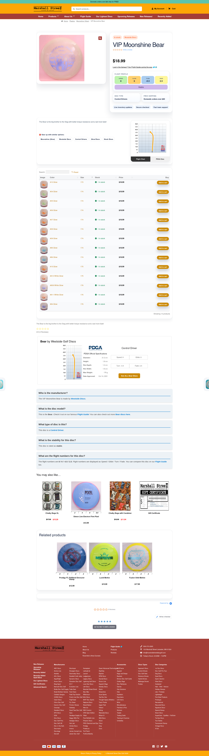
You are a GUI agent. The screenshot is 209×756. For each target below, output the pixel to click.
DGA (55, 715)
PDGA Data (160, 159)
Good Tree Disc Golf (75, 710)
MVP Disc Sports (88, 700)
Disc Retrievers (122, 684)
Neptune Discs (87, 702)
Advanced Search (40, 687)
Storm (101, 689)
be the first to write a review (104, 627)
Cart (173, 8)
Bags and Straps (122, 674)
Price (121, 177)
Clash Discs (58, 700)
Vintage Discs (159, 726)
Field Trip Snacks (74, 694)
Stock (97, 177)
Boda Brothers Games (61, 692)
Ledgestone (86, 676)
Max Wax (86, 692)
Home (40, 16)
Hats (118, 692)
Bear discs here (122, 414)
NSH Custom (87, 710)
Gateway (72, 708)
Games (119, 687)
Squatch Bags (103, 684)
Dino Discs (57, 718)
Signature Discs (160, 708)
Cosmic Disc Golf (59, 705)
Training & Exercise (123, 718)
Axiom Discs (58, 681)
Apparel (119, 671)
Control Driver (57, 430)
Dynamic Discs (74, 679)
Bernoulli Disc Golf (60, 687)
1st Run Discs (159, 668)
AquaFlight (57, 679)
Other (85, 715)
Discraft (56, 734)
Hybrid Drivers (142, 679)
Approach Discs (143, 668)
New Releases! (146, 16)
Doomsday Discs (74, 674)
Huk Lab (72, 723)
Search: (42, 172)
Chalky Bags (121, 681)
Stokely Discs (103, 687)
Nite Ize (85, 708)
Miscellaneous (121, 705)
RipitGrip (101, 671)
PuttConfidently (88, 734)
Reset (76, 172)
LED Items (120, 700)
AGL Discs (57, 676)
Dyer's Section (159, 679)
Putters (140, 684)
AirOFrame (120, 668)
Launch (85, 674)
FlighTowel (72, 700)
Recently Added (164, 16)
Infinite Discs (73, 726)
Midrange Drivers (143, 681)
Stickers (119, 710)
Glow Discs (95, 139)
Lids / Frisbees (159, 692)
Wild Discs (102, 718)
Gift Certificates (39, 684)
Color (52, 177)
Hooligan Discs (74, 721)
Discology (57, 731)
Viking (101, 710)
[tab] (163, 617)
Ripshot (101, 674)
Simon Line (102, 681)
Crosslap (57, 708)
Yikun (100, 723)
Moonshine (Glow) (82, 21)
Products (52, 16)
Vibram (101, 708)
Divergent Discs (74, 671)
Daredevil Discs (59, 710)
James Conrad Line (75, 731)
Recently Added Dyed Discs (39, 676)
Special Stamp (159, 710)
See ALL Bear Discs (129, 376)
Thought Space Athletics (106, 700)
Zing (100, 726)
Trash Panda (103, 702)
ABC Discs (57, 668)
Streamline (102, 692)
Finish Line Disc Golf (76, 697)
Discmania (57, 728)
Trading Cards (121, 715)
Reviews (113, 653)
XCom (101, 721)
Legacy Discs (87, 679)
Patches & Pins (122, 708)
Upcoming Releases (126, 16)
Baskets (119, 676)
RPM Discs (102, 676)
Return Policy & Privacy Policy (91, 753)
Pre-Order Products (161, 697)
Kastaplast (86, 668)
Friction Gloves (74, 705)
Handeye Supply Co (75, 715)
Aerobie (56, 674)
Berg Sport (57, 684)
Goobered (158, 684)
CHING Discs (58, 697)
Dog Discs (158, 674)
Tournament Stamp (161, 723)
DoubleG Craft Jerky (75, 676)
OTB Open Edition (89, 713)
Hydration (120, 694)
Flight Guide (85, 16)
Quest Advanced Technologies (108, 668)
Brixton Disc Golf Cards (124, 679)
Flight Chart (140, 159)
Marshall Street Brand (90, 689)
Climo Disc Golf (59, 702)
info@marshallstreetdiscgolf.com (154, 653)
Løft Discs (86, 687)
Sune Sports (103, 694)
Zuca (100, 728)
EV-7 (70, 684)
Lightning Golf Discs (89, 681)
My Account (159, 8)
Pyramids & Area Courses (91, 656)
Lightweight (158, 694)
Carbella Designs (59, 694)
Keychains (120, 697)
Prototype (158, 700)
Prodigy (85, 726)
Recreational (159, 702)
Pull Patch (86, 731)
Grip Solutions (121, 689)
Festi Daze (72, 692)
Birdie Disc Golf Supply (61, 689)
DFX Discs (57, 713)
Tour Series (158, 721)
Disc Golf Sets (142, 674)
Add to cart (163, 182)
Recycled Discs (160, 705)
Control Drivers (81, 139)
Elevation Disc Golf (75, 681)
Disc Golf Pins (58, 721)
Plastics (72, 21)
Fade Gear (72, 689)
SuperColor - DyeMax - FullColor (165, 715)
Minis (118, 702)
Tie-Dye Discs (159, 718)
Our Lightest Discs (104, 16)
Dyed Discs (158, 676)
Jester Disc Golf (74, 734)
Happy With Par (74, 718)
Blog (84, 653)
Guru (70, 713)
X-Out (157, 728)
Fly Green (72, 702)
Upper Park (102, 705)
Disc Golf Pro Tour (161, 671)
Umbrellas (120, 721)
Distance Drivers (143, 676)
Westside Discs (65, 139)
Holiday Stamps (160, 689)
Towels (119, 713)
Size (82, 177)
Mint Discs (86, 697)
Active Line (57, 671)
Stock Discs (108, 139)
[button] (100, 38)
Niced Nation (87, 705)
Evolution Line (73, 687)
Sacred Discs (103, 679)
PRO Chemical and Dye (90, 723)
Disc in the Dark (59, 726)
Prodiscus (86, 728)
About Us (68, 16)
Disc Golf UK (58, 723)
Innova (71, 728)
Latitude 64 (86, 671)
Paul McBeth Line (88, 718)
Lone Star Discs (88, 684)
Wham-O (101, 715)
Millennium (86, 694)
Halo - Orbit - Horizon (161, 687)
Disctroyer (72, 668)
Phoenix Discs (87, 721)
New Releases (39, 664)
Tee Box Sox (103, 697)
